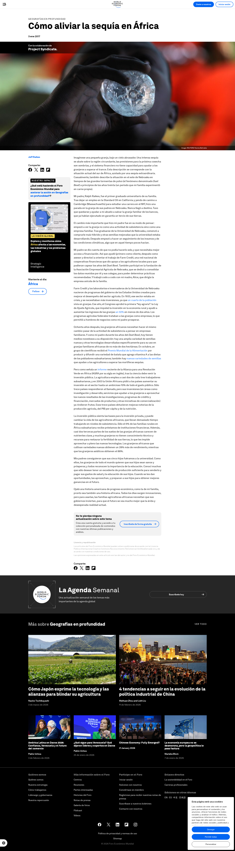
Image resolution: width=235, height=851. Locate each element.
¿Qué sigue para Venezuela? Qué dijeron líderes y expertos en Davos (94, 744)
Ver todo (201, 624)
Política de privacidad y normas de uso (117, 833)
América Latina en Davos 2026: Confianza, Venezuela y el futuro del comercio (47, 745)
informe (102, 369)
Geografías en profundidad (47, 19)
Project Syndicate (42, 49)
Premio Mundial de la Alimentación (127, 350)
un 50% (119, 312)
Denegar (211, 829)
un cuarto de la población (142, 300)
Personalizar (210, 844)
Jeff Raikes (34, 157)
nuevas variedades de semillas (144, 358)
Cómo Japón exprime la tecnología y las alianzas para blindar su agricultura (68, 691)
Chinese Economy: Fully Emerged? (139, 742)
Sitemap (117, 838)
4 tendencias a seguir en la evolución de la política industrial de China (162, 691)
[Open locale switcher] (3, 843)
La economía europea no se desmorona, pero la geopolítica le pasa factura (184, 745)
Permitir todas (211, 837)
